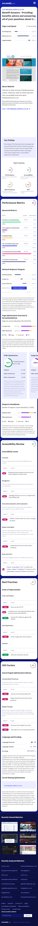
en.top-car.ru (5, 866)
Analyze (27, 915)
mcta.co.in (24, 875)
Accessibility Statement (8, 906)
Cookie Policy (16, 909)
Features (10, 903)
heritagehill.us (25, 870)
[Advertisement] (19, 49)
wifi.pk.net (24, 879)
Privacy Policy (5, 909)
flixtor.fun (4, 875)
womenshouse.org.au (8, 884)
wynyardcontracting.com (9, 870)
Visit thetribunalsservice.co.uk (15, 109)
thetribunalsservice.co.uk (13, 9)
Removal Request (23, 906)
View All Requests (19, 288)
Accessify (8, 3)
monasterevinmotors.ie (28, 897)
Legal (26, 903)
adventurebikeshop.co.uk (29, 866)
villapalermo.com (26, 888)
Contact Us (18, 903)
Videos (3, 903)
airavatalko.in (25, 892)
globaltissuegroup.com (28, 884)
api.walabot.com (6, 897)
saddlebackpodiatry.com (9, 888)
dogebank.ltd (5, 892)
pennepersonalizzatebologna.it (10, 879)
